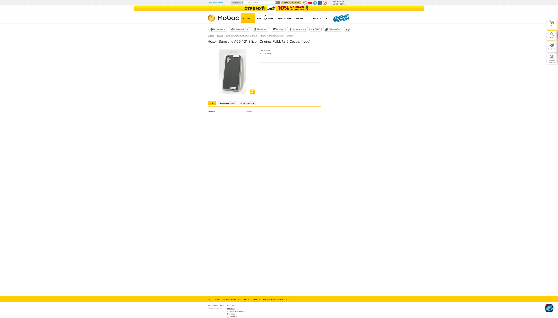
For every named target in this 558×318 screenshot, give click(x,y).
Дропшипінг (232, 317)
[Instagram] (325, 3)
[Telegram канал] (315, 3)
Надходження (265, 17)
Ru (327, 18)
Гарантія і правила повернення (267, 299)
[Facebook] (320, 3)
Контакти (316, 18)
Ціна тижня (284, 18)
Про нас (300, 18)
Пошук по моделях (291, 2)
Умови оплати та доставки (235, 299)
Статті (289, 299)
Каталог (247, 18)
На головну (213, 299)
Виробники (231, 314)
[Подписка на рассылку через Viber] (305, 3)
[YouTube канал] (310, 3)
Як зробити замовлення (236, 311)
